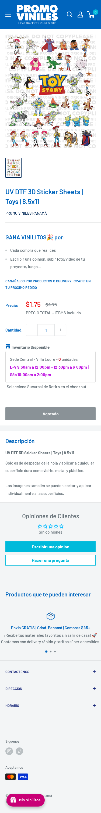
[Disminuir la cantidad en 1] (31, 330)
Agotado (51, 413)
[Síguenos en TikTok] (19, 751)
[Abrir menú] (8, 15)
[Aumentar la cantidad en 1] (60, 330)
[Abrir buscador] (70, 14)
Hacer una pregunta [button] (50, 560)
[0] (91, 14)
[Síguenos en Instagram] (9, 751)
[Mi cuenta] (80, 14)
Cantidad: (14, 330)
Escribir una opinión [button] (50, 546)
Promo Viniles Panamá (26, 213)
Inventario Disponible (31, 347)
